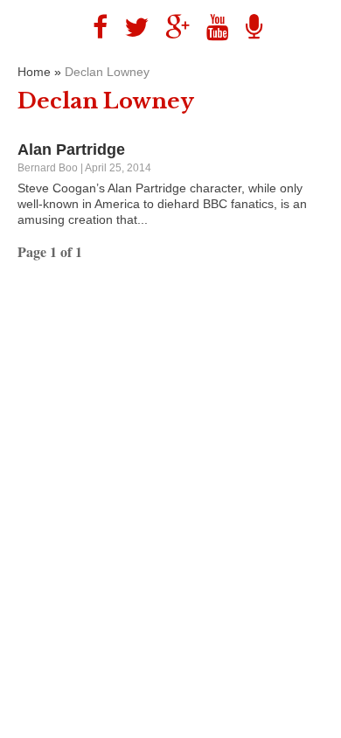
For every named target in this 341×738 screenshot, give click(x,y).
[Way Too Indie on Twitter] (130, 27)
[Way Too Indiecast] (247, 27)
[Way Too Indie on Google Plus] (171, 27)
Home (34, 72)
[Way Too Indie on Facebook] (94, 27)
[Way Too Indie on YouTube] (211, 27)
